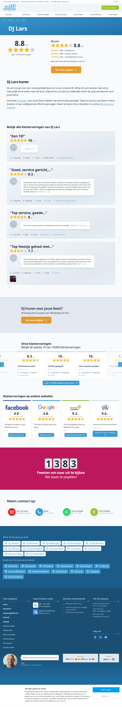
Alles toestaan (106, 690)
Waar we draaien (9, 635)
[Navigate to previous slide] (2, 364)
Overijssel (61, 571)
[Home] (9, 7)
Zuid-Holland (15, 576)
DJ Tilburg (13, 548)
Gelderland (66, 566)
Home (5, 604)
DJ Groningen (74, 543)
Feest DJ (6, 617)
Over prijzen (7, 643)
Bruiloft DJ (7, 609)
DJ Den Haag (15, 553)
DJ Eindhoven (96, 543)
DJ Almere (13, 543)
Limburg (103, 566)
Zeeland (94, 571)
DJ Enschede (56, 548)
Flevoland (29, 566)
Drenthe (12, 566)
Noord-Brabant (16, 571)
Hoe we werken (8, 639)
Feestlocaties (7, 630)
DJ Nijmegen (52, 543)
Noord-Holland (40, 571)
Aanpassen (105, 696)
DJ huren (22, 100)
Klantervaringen (9, 626)
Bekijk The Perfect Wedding (105, 433)
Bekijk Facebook (16, 435)
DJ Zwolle (75, 548)
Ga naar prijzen (8, 647)
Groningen (85, 566)
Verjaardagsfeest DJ (10, 613)
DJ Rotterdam (36, 553)
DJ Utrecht (94, 548)
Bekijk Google (45, 435)
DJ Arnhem (32, 543)
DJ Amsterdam (34, 548)
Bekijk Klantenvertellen (74, 435)
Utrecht (78, 571)
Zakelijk (6, 622)
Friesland (47, 566)
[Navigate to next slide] (120, 364)
